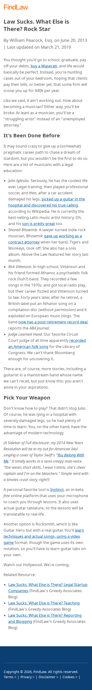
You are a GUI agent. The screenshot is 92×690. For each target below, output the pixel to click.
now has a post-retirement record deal (53, 322)
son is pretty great (38, 223)
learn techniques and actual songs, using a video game (44, 536)
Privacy (26, 677)
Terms (8, 677)
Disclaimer (47, 677)
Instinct (57, 489)
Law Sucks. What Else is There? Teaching (44, 603)
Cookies (69, 677)
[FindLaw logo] (18, 7)
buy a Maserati (44, 66)
